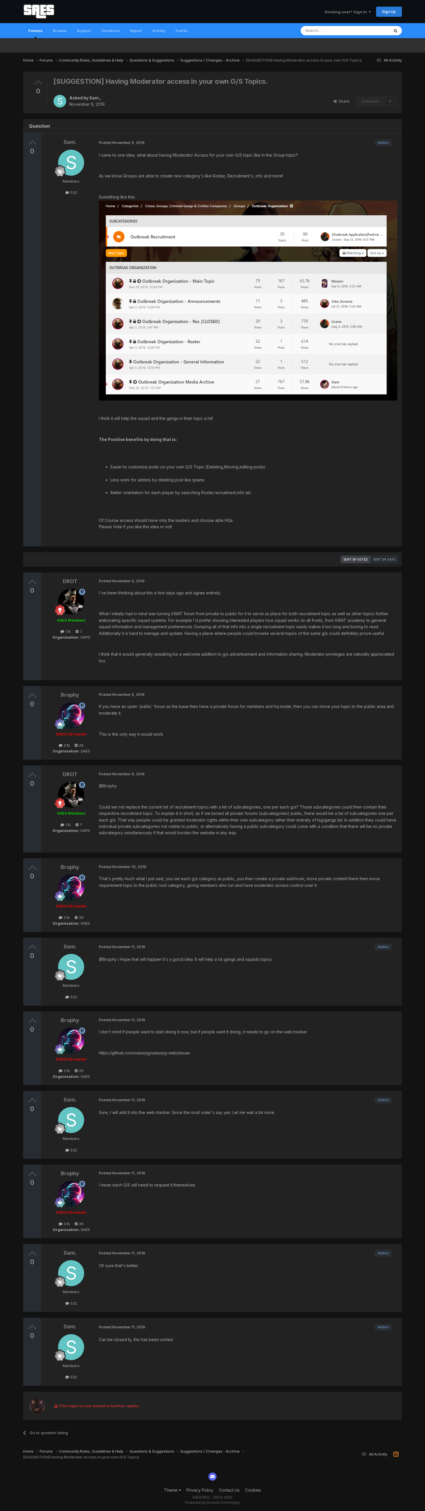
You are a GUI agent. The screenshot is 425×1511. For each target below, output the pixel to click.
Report (136, 30)
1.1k (67, 631)
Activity (158, 30)
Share (343, 101)
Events (182, 30)
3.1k (66, 745)
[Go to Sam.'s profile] (59, 101)
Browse (59, 30)
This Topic (372, 30)
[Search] (395, 30)
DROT (70, 581)
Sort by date (384, 559)
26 (81, 745)
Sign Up (389, 11)
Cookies (253, 1490)
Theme (171, 1490)
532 (73, 192)
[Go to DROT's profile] (71, 602)
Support (84, 30)
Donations (110, 30)
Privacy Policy (199, 1490)
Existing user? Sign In (347, 12)
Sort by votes (355, 559)
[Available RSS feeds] (396, 1454)
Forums (35, 30)
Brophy (70, 695)
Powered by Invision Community (212, 1502)
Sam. (94, 97)
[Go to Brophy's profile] (71, 715)
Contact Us (229, 1490)
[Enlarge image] (248, 300)
